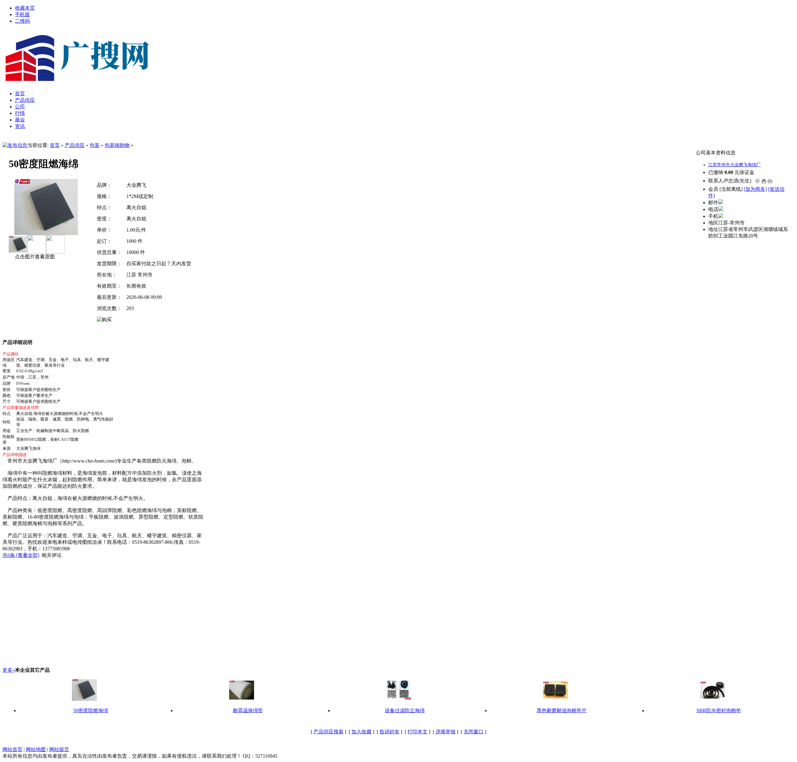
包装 (95, 145)
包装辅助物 (117, 145)
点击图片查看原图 (34, 256)
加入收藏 (361, 731)
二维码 (22, 21)
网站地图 (36, 749)
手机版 (22, 14)
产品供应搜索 (328, 731)
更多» (8, 670)
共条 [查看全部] (20, 555)
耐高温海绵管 (248, 710)
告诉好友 (389, 731)
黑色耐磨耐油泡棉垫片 (562, 710)
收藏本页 (25, 8)
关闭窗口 (473, 731)
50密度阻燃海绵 (90, 710)
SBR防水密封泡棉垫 (718, 710)
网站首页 (12, 749)
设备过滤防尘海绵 (405, 710)
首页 (55, 145)
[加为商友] (755, 189)
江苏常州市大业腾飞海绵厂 (734, 164)
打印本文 (417, 731)
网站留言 (59, 749)
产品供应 (75, 145)
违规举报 (445, 731)
